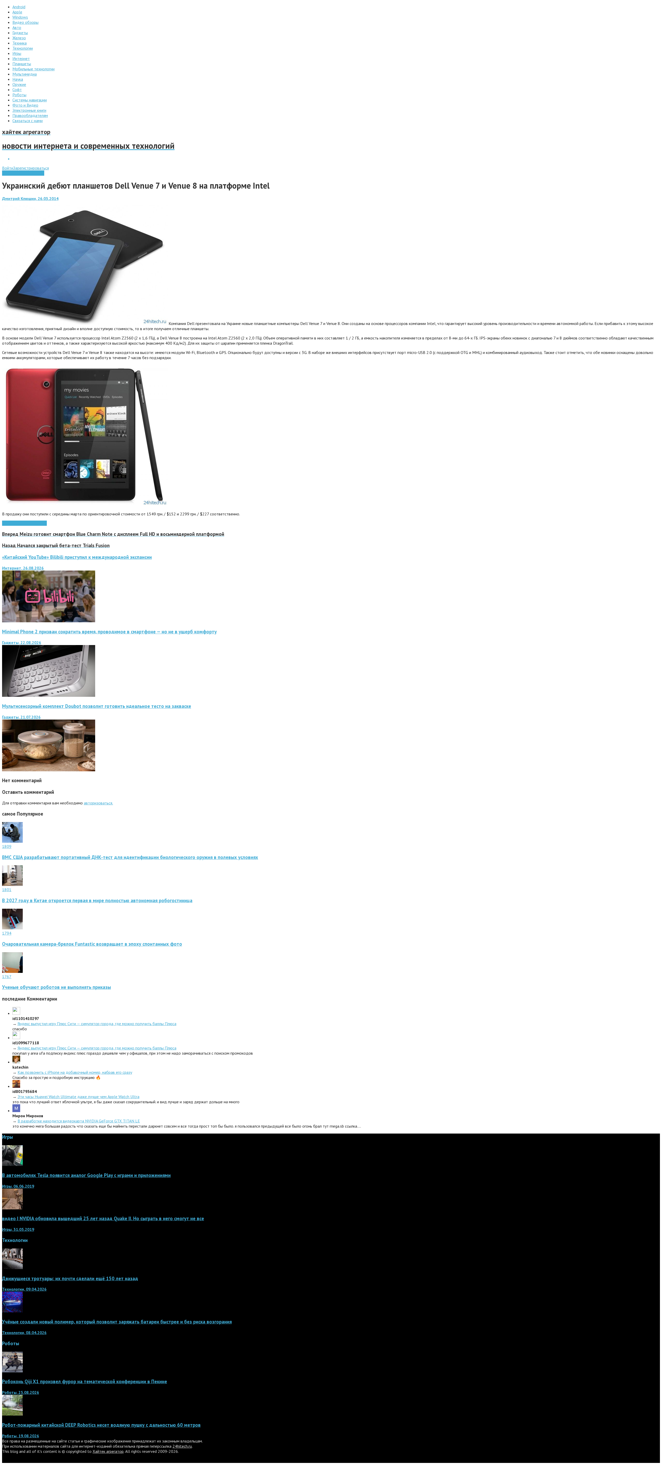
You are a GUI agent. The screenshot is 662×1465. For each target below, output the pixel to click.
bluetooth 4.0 (27, 523)
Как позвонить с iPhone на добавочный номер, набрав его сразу (75, 1072)
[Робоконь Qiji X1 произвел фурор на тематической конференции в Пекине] (12, 1370)
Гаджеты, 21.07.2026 (21, 717)
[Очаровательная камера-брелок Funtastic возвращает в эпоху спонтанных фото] (12, 927)
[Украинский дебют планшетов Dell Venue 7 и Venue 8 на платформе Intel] (85, 323)
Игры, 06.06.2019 (18, 1186)
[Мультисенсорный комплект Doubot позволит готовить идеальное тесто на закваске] (48, 769)
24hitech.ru (182, 1446)
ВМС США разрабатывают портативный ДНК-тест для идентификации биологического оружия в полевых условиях (130, 857)
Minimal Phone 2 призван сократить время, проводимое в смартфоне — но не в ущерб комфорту (109, 631)
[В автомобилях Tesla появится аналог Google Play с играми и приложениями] (12, 1164)
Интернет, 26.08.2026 (23, 568)
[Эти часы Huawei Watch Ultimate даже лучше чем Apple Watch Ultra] (16, 1086)
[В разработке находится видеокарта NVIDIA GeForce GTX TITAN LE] (16, 1110)
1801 (6, 889)
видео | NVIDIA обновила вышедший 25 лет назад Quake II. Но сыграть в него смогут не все (103, 1218)
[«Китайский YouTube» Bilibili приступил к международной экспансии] (48, 620)
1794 (6, 933)
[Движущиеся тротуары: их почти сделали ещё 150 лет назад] (12, 1267)
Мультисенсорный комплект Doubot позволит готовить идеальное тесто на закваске (96, 706)
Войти (7, 168)
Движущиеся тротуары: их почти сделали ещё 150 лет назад (70, 1278)
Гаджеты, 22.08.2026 (21, 642)
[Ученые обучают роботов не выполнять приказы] (12, 971)
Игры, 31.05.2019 (18, 1229)
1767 (6, 976)
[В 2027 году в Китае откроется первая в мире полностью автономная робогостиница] (12, 884)
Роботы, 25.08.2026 (20, 1392)
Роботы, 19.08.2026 (20, 1435)
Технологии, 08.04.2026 (24, 1332)
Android (8, 523)
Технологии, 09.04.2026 (24, 1289)
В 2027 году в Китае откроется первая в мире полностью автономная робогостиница (97, 900)
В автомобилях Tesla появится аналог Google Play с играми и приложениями (86, 1175)
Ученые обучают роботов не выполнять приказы (56, 987)
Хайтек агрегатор (108, 1451)
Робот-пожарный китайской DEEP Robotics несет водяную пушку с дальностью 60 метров (101, 1425)
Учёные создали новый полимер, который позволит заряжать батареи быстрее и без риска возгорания (117, 1322)
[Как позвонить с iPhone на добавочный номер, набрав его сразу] (16, 1061)
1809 (6, 846)
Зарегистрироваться (31, 168)
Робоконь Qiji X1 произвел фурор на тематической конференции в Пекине (84, 1381)
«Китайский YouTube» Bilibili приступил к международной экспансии (77, 557)
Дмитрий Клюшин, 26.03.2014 (30, 198)
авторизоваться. (98, 802)
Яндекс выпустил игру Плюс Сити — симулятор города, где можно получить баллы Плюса (97, 1023)
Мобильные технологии (23, 173)
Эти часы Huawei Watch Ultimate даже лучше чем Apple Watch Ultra (78, 1096)
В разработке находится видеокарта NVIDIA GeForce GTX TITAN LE (79, 1120)
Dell (43, 523)
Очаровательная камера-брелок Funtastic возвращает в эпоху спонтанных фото (92, 944)
